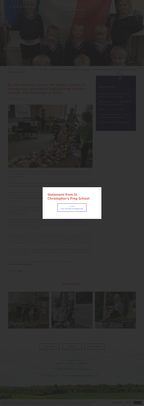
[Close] (99, 189)
